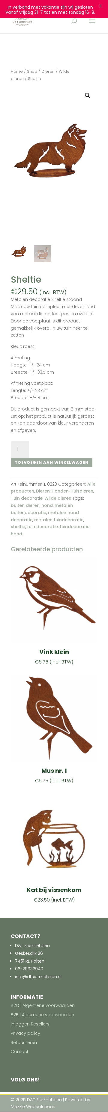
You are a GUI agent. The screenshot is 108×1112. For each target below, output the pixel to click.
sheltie (18, 527)
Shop (32, 71)
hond (47, 505)
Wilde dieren (57, 498)
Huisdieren (81, 491)
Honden (60, 491)
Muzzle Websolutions (33, 1107)
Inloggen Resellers (30, 1024)
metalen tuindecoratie (58, 520)
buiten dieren (25, 505)
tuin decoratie (42, 527)
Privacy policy (25, 1033)
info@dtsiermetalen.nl (38, 977)
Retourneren (24, 1043)
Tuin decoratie (27, 498)
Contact (19, 1052)
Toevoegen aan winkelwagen (51, 462)
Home (17, 71)
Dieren (48, 71)
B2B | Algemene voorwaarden (42, 1015)
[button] (87, 95)
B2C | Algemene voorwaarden (43, 1005)
